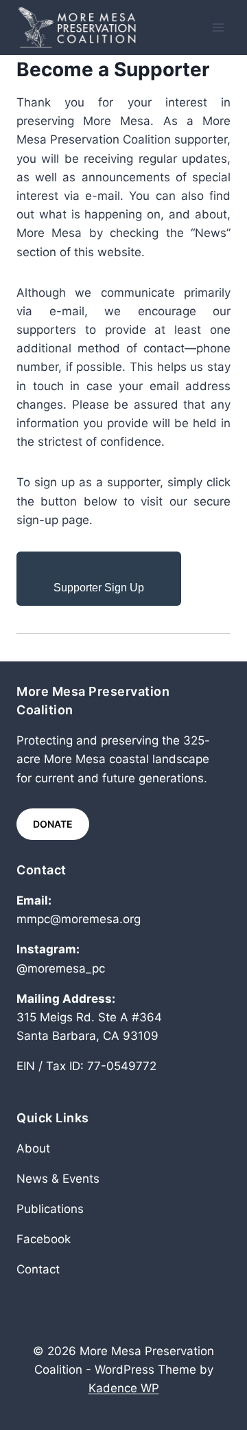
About (33, 1148)
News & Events (57, 1178)
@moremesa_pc (60, 968)
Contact (38, 1269)
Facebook (43, 1239)
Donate (53, 824)
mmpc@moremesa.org (78, 919)
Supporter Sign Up (99, 587)
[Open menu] (218, 27)
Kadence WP (124, 1388)
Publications (50, 1209)
